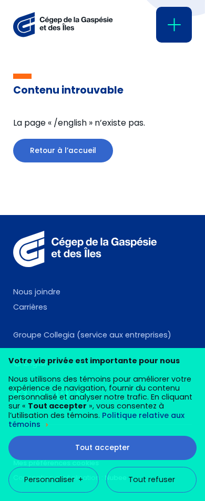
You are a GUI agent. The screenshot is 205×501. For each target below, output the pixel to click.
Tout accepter (102, 448)
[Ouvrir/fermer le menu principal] (174, 25)
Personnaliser (53, 479)
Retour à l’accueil (63, 151)
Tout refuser (151, 479)
